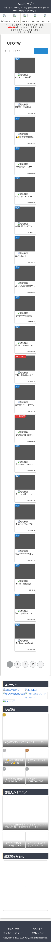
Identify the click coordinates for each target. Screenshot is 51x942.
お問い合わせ (38, 933)
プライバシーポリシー (13, 933)
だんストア (38, 929)
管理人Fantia (13, 929)
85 (33, 664)
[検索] (41, 51)
